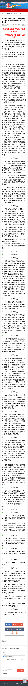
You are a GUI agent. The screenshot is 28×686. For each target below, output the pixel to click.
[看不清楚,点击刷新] (5, 673)
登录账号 (12, 656)
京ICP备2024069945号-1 (17, 683)
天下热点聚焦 (10, 13)
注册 (6, 1)
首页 (5, 13)
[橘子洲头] (13, 5)
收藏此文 (9, 624)
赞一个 (18, 624)
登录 (3, 1)
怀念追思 (16, 13)
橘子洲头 (9, 683)
